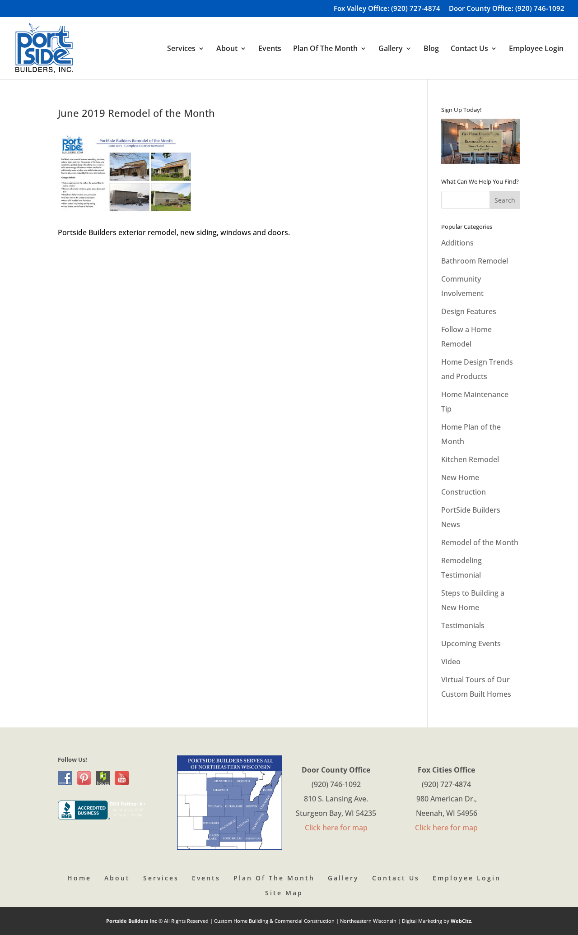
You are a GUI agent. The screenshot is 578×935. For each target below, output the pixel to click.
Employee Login (536, 49)
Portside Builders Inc (132, 920)
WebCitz (461, 920)
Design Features (468, 311)
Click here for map (336, 828)
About (117, 878)
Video (451, 662)
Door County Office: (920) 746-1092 (506, 9)
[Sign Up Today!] (480, 141)
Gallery (343, 878)
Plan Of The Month (274, 878)
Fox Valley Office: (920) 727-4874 (387, 9)
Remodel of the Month (479, 542)
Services (161, 878)
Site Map (284, 893)
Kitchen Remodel (470, 459)
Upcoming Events (471, 643)
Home (79, 878)
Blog (431, 49)
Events (269, 49)
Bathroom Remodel (474, 261)
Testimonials (463, 625)
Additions (457, 243)
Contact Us (396, 878)
